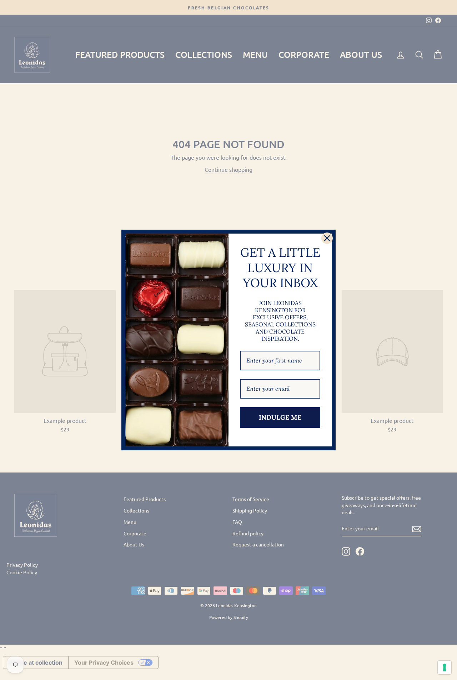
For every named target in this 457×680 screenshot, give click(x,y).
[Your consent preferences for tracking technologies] (444, 667)
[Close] (327, 238)
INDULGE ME (280, 417)
